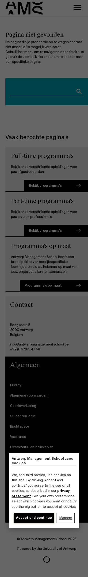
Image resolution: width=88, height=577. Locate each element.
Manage (65, 518)
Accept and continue (34, 518)
